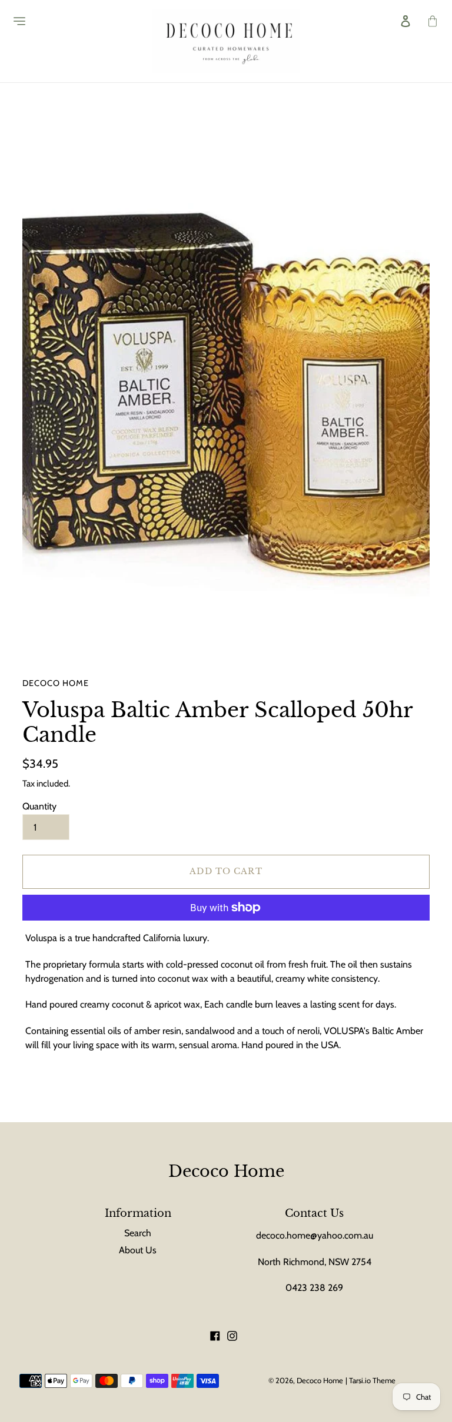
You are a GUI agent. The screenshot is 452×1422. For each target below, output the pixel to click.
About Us (138, 1250)
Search (137, 1233)
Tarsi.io (360, 1380)
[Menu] (16, 21)
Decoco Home (226, 1171)
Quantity (39, 806)
